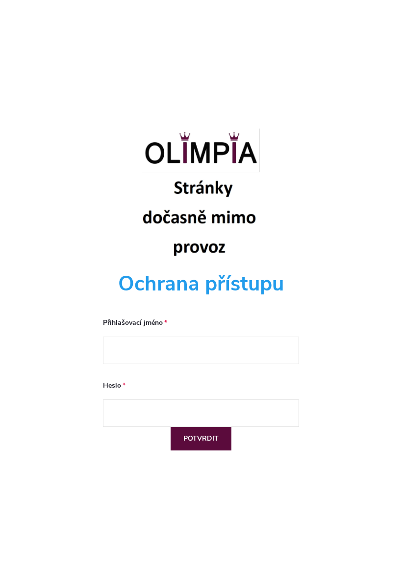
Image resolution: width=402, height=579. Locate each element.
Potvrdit (201, 438)
